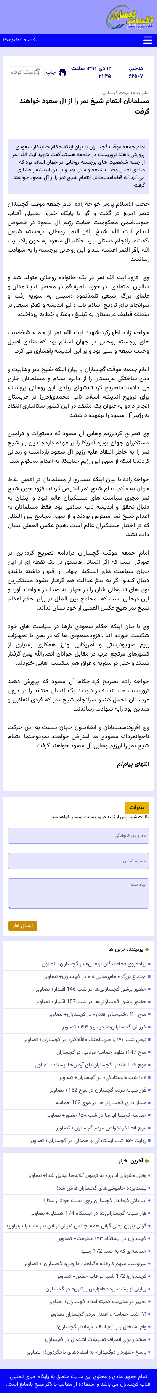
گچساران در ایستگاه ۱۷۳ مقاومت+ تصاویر (104, 1239)
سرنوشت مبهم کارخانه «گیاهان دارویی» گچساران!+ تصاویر (87, 1264)
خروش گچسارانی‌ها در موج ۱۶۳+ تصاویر (106, 1027)
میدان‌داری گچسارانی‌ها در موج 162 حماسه (103, 1103)
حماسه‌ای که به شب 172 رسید (116, 1251)
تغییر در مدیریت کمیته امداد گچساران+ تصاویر (100, 1302)
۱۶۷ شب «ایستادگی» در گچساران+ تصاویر (105, 1078)
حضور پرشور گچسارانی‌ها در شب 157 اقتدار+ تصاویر (93, 1002)
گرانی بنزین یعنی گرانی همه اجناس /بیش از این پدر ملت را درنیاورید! (78, 1226)
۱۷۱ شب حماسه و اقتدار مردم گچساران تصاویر (100, 1314)
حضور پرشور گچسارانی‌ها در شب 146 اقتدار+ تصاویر (93, 989)
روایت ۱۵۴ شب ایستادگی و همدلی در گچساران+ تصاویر (90, 1141)
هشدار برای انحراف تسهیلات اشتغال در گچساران (98, 1340)
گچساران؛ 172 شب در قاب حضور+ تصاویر (104, 1277)
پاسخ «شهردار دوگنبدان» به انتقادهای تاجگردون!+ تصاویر (89, 1352)
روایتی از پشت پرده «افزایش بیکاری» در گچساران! (97, 1289)
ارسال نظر (23, 926)
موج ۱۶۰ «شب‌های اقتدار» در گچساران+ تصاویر (100, 1015)
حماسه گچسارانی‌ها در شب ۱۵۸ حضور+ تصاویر (99, 1116)
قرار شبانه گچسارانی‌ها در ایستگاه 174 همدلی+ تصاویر (91, 1213)
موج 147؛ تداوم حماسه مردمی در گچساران (103, 1052)
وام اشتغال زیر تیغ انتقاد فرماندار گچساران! (103, 1327)
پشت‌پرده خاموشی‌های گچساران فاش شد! (104, 1188)
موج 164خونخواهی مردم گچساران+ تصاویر (103, 1128)
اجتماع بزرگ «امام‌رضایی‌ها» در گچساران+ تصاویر (97, 977)
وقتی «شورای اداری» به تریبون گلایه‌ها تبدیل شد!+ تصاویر (89, 1176)
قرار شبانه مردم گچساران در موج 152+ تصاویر (100, 1090)
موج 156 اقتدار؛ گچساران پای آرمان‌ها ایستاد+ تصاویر (93, 1065)
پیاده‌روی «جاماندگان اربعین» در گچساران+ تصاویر (96, 964)
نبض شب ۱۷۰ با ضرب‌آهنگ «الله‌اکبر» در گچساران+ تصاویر (87, 1040)
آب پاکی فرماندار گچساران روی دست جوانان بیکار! (97, 1201)
